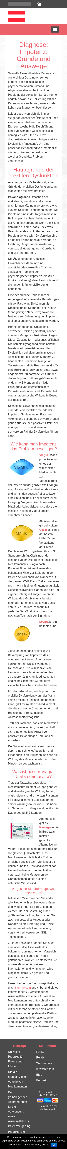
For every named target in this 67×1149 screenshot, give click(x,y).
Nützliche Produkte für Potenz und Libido (15, 1059)
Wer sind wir (44, 1063)
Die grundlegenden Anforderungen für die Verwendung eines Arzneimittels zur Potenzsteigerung (19, 1109)
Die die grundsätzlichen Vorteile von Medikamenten (18, 1079)
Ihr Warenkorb (45, 1068)
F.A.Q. (40, 1051)
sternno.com (23, 987)
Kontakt (41, 1080)
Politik (40, 1057)
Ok (54, 1145)
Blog (39, 1074)
